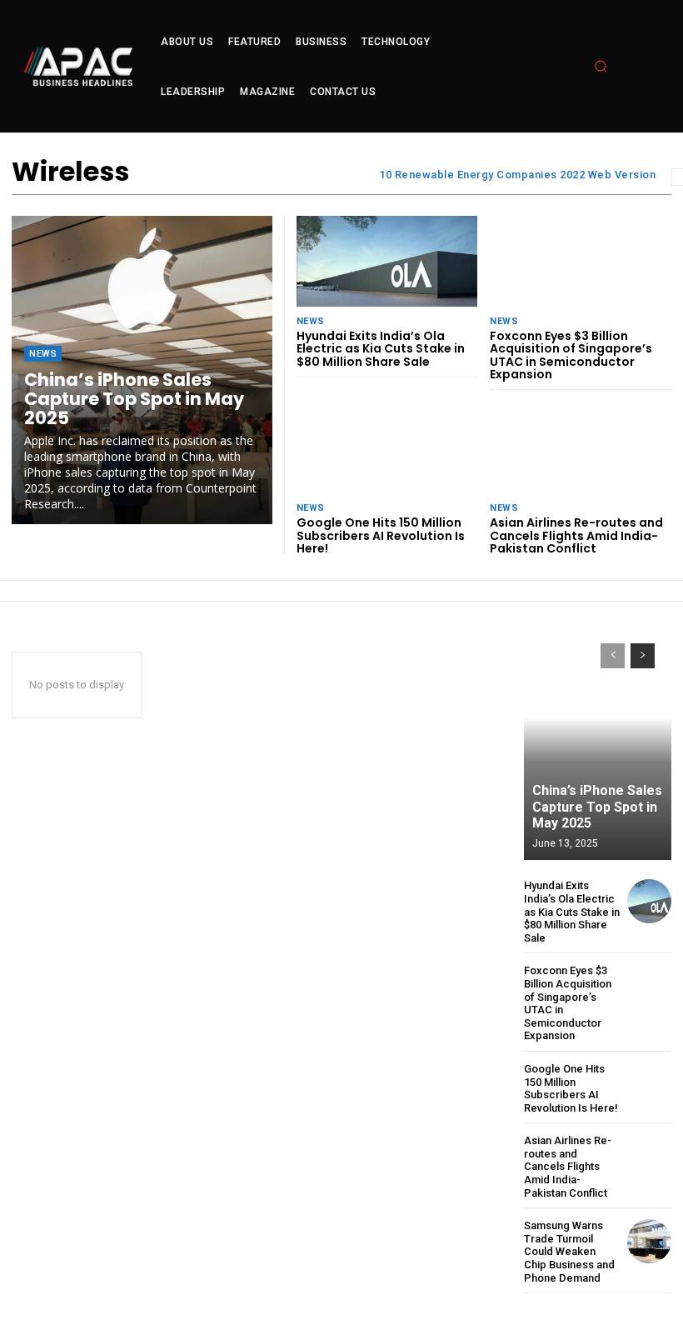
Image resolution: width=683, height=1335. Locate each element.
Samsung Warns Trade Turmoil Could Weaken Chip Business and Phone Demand (569, 1251)
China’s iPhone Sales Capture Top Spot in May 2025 (134, 399)
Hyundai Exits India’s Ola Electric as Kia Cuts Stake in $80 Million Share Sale (381, 349)
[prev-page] (613, 655)
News (43, 353)
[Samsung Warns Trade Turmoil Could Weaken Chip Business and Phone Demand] (649, 1241)
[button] (600, 66)
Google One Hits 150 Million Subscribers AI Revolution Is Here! (381, 535)
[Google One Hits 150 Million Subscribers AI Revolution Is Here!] (387, 447)
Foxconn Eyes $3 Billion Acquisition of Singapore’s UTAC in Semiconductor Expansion (571, 355)
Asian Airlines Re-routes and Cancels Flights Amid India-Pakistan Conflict (576, 535)
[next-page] (643, 655)
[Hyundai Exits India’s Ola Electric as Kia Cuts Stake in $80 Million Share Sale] (387, 261)
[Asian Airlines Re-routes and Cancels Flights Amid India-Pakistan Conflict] (580, 447)
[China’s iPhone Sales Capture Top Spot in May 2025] (597, 743)
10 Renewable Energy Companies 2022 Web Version (517, 174)
